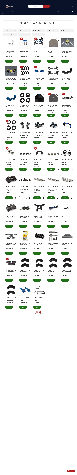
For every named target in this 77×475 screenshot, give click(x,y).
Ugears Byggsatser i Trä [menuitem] (72, 12)
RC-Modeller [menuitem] (23, 12)
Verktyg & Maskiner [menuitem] (57, 12)
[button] (69, 6)
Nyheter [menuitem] (7, 12)
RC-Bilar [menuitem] (18, 12)
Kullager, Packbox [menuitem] (12, 12)
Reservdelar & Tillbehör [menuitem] (44, 12)
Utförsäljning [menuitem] (3, 12)
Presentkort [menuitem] (65, 12)
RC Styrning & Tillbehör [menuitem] (35, 12)
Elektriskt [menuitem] (52, 12)
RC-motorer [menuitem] (29, 12)
